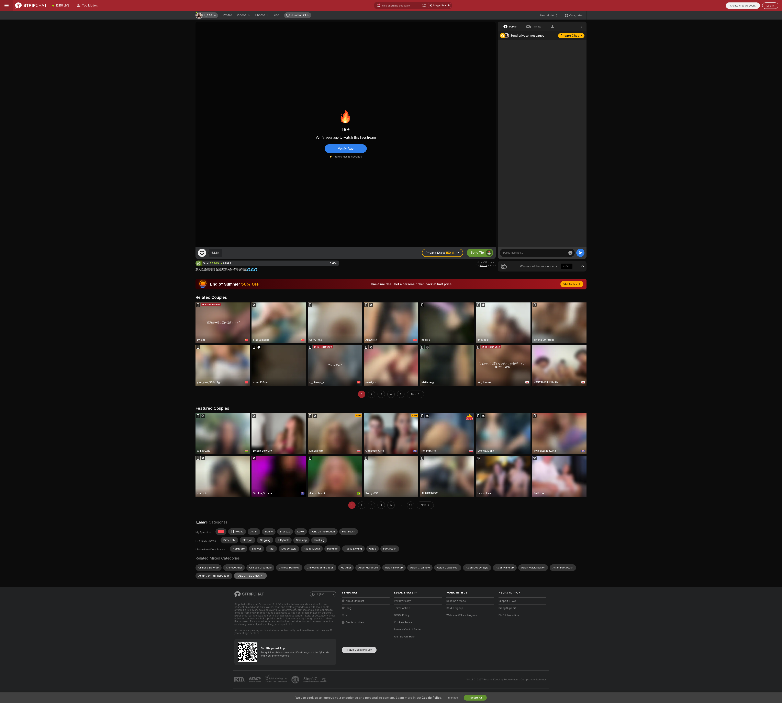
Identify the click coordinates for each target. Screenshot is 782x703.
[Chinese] (220, 531)
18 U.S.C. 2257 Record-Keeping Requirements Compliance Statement (506, 679)
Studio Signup (454, 608)
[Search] (424, 5)
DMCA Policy (402, 615)
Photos (261, 15)
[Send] (580, 253)
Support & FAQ (507, 601)
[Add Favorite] (202, 253)
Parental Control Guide (407, 629)
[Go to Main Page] (31, 5)
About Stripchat (355, 601)
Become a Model (456, 601)
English (320, 594)
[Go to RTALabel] (239, 679)
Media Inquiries (355, 622)
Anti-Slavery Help (404, 636)
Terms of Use (402, 608)
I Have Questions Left (359, 649)
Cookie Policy (431, 697)
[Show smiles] (570, 252)
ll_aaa (200, 522)
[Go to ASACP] (255, 679)
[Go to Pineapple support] (295, 679)
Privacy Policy (402, 601)
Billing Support (507, 608)
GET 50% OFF (571, 284)
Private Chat (570, 35)
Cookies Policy (403, 622)
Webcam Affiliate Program (461, 615)
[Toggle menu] (6, 5)
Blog (348, 608)
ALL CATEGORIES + (250, 575)
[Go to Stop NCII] (315, 679)
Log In (770, 5)
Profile (227, 15)
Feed (275, 15)
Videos (243, 15)
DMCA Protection (509, 615)
